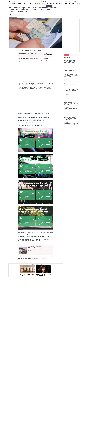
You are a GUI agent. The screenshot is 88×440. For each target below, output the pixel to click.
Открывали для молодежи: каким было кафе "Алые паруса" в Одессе (71, 90)
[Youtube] (71, 1)
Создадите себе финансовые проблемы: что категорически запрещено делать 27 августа (70, 69)
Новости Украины (31, 246)
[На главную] (44, 1)
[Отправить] (21, 1)
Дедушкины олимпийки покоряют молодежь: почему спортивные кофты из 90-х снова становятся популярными (71, 118)
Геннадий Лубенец (14, 14)
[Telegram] (69, 1)
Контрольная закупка (34, 3)
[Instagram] (74, 1)
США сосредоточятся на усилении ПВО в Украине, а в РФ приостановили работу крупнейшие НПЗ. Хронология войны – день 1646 (71, 83)
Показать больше (69, 130)
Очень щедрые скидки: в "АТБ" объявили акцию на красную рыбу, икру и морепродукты (71, 75)
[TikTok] (75, 1)
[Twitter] (72, 1)
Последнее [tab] (66, 54)
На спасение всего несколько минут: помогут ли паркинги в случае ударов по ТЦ (70, 97)
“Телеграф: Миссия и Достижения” (63, 3)
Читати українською (13, 17)
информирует (27, 81)
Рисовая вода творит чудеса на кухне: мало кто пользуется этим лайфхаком (71, 103)
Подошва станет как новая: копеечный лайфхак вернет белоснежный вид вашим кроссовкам (69, 62)
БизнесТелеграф (50, 3)
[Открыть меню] (10, 1)
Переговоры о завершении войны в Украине (19, 3)
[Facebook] (66, 1)
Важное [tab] (77, 54)
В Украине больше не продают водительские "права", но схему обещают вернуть (40, 249)
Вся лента (66, 57)
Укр (78, 1)
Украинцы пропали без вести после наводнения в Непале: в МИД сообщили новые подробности (71, 110)
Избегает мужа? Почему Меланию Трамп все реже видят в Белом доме (71, 124)
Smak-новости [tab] (72, 54)
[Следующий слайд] (80, 3)
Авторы (74, 3)
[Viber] (68, 1)
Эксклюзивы (42, 3)
